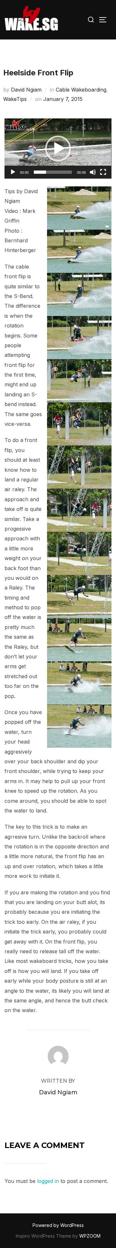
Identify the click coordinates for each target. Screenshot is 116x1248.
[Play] (13, 172)
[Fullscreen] (103, 172)
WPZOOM (90, 1236)
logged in (48, 1181)
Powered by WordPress (58, 1225)
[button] (58, 148)
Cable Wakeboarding (81, 89)
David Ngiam (26, 89)
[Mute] (93, 172)
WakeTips (15, 99)
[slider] (53, 172)
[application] (58, 148)
